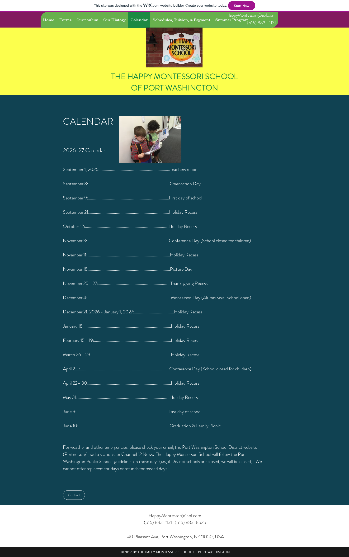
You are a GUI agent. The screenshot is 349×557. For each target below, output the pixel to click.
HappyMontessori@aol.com (251, 15)
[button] (74, 495)
